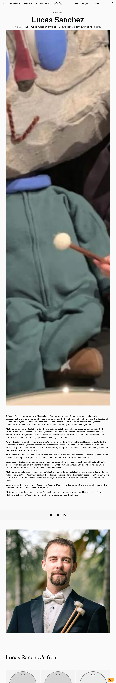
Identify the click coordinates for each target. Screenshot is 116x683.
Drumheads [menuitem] (13, 3)
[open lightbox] (58, 217)
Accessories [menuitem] (41, 3)
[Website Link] (51, 515)
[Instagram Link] (64, 515)
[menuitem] (19, 3)
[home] (58, 3)
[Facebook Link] (58, 515)
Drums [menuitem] (27, 3)
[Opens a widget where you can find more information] (111, 680)
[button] (3, 3)
